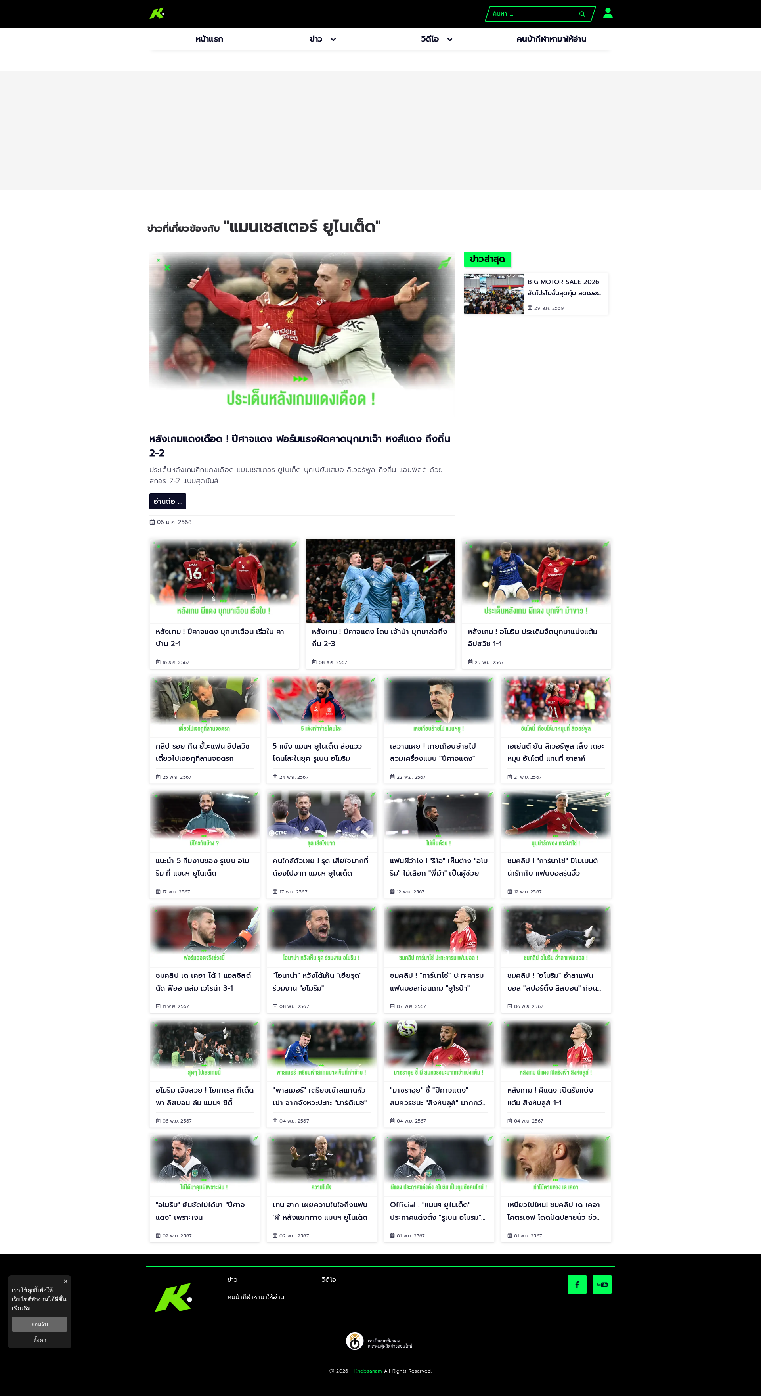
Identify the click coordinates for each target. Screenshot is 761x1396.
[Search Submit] (582, 14)
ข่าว (233, 1280)
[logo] (156, 13)
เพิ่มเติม (21, 1308)
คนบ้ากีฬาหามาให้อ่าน (256, 1297)
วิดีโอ (329, 1280)
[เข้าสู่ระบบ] (606, 12)
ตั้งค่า (39, 1340)
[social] (577, 1284)
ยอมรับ (39, 1324)
